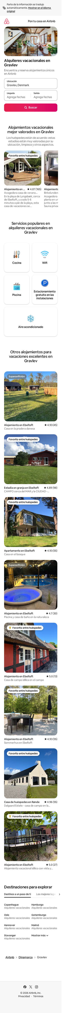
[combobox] (31, 85)
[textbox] (17, 97)
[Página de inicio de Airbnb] (6, 21)
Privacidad (24, 996)
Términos (38, 996)
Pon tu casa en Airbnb (41, 21)
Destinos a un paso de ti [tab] (17, 894)
